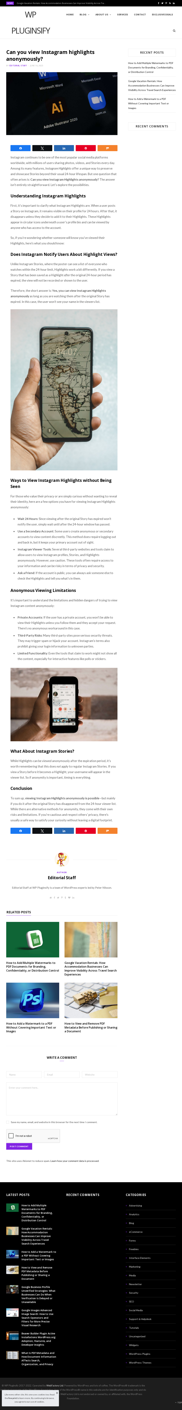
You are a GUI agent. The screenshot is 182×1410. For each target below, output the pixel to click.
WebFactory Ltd (54, 1385)
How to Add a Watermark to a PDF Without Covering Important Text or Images (31, 1027)
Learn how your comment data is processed (74, 1160)
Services (122, 14)
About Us (101, 14)
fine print (12, 1398)
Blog (83, 14)
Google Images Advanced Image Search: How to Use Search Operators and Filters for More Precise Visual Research (37, 1318)
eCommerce (136, 1231)
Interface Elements (140, 1257)
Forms (132, 1240)
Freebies (134, 1249)
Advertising (135, 1205)
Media (132, 1275)
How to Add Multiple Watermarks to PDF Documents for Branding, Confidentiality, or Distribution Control (32, 966)
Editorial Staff (18, 65)
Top (179, 1402)
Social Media (136, 1310)
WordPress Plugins (139, 1353)
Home (70, 14)
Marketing (134, 1266)
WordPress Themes (140, 1362)
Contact (140, 14)
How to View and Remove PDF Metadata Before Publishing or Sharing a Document (91, 1027)
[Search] (173, 31)
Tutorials (134, 1327)
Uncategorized (137, 1336)
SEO (131, 1301)
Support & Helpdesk (140, 1318)
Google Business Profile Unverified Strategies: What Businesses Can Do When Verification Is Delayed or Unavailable (38, 1294)
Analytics (134, 1214)
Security (133, 1292)
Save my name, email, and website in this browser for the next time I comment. (54, 1122)
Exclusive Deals (162, 14)
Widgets (134, 1345)
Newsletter (135, 1284)
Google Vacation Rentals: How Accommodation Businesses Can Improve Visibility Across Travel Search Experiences (62, 3)
